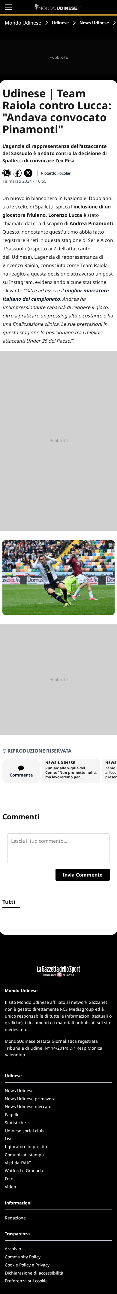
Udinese (60, 22)
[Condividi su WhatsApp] (6, 173)
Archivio (13, 1248)
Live (9, 1138)
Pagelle (12, 1114)
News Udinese (94, 22)
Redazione (15, 1218)
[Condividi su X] (28, 173)
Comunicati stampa (24, 1154)
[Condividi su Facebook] (17, 173)
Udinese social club (24, 1130)
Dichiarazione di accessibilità (34, 1273)
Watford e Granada (24, 1170)
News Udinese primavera (30, 1098)
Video (10, 1186)
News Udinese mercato (28, 1106)
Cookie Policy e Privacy (27, 1265)
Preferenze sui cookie (26, 1281)
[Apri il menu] (8, 7)
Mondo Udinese (23, 22)
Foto (9, 1178)
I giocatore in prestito (26, 1146)
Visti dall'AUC (18, 1163)
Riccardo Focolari (56, 173)
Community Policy (22, 1257)
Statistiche (15, 1122)
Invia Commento (83, 874)
